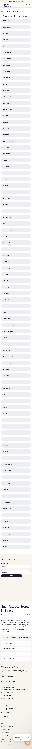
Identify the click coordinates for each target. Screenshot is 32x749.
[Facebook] (2, 681)
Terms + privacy (4, 735)
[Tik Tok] (10, 681)
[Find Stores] (27, 5)
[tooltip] (16, 723)
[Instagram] (6, 681)
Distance (3, 569)
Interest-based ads (5, 732)
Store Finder (4, 11)
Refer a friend (20, 1)
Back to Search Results (7, 615)
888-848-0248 (11, 692)
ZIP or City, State (5, 563)
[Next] (23, 1)
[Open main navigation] (2, 5)
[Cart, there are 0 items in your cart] (30, 5)
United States (14, 11)
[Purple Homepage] (7, 5)
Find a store (10, 698)
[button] (16, 705)
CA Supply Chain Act (5, 729)
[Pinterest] (18, 681)
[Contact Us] (23, 5)
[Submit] (29, 676)
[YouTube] (14, 681)
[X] (22, 681)
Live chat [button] (11, 695)
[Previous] (8, 1)
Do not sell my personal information (8, 726)
